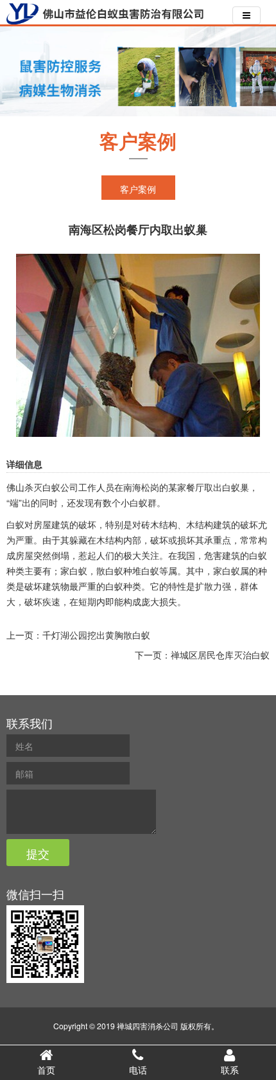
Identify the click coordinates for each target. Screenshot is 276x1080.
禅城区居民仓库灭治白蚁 (220, 654)
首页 (46, 1069)
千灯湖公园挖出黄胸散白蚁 (96, 634)
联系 (230, 1069)
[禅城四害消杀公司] (105, 13)
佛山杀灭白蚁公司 (42, 487)
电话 (138, 1069)
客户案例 (138, 188)
